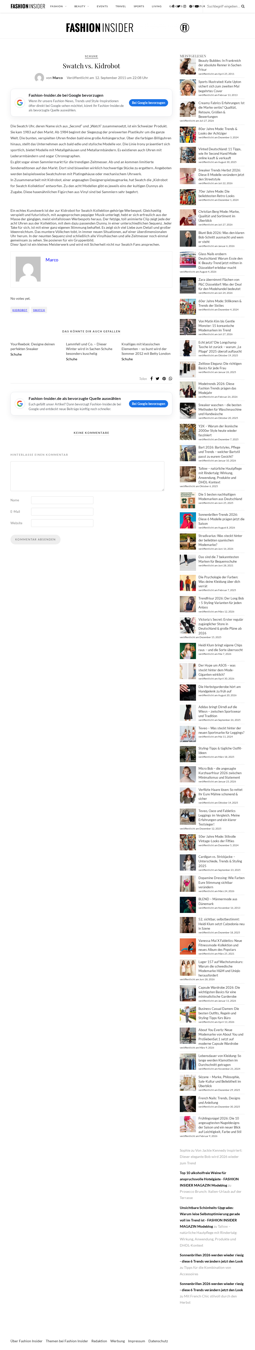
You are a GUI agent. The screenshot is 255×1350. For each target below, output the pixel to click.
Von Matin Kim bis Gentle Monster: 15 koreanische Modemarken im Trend (216, 325)
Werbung (117, 1341)
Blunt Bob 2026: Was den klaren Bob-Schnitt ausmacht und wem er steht (221, 237)
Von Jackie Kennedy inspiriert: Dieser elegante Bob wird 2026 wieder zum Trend (211, 1156)
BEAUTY (79, 6)
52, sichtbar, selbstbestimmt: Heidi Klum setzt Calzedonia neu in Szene (221, 923)
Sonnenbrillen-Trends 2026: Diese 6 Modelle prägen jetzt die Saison (221, 519)
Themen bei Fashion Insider (67, 1341)
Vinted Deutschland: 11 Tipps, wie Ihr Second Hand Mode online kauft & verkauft (219, 153)
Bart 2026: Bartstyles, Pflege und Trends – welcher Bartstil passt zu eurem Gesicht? (219, 451)
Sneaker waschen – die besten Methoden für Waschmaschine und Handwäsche (220, 409)
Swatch (39, 309)
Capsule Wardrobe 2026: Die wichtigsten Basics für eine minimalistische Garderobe (219, 991)
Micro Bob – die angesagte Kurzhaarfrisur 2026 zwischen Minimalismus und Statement (220, 772)
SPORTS (139, 6)
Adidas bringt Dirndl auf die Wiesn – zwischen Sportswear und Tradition (219, 711)
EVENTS (102, 6)
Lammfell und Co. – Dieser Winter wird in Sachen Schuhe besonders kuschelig (89, 349)
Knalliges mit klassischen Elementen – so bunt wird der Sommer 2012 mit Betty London (146, 349)
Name (14, 500)
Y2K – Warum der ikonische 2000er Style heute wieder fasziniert (218, 430)
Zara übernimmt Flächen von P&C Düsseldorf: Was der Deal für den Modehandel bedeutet (220, 284)
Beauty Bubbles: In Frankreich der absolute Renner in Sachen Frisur (219, 65)
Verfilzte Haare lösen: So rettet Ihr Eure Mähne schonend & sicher (220, 794)
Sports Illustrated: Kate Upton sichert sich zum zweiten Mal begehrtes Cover (219, 86)
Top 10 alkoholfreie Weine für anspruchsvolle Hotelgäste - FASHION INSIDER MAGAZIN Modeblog (209, 1179)
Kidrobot (19, 309)
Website (16, 523)
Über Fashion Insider (26, 1341)
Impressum (136, 1341)
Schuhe (91, 56)
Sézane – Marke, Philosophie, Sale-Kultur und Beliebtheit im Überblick (219, 1081)
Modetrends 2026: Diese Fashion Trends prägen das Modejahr (217, 388)
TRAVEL (121, 6)
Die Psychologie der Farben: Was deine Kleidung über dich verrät (219, 581)
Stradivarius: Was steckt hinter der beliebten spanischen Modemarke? (220, 540)
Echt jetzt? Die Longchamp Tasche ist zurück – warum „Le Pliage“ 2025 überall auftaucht (220, 346)
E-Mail (15, 512)
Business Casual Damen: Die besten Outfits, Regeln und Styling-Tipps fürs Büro (218, 1013)
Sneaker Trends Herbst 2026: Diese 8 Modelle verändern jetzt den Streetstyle (221, 174)
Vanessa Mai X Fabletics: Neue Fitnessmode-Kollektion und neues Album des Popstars (220, 945)
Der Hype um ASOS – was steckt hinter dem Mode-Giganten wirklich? (217, 669)
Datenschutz (158, 1341)
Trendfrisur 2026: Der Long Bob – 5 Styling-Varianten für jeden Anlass (221, 602)
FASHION (56, 6)
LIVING (157, 6)
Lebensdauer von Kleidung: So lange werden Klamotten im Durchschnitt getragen (219, 1060)
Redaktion (99, 1341)
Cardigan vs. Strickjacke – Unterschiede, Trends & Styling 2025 (220, 861)
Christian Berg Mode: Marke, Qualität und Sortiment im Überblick (219, 216)
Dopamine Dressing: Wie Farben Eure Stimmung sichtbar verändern (221, 882)
